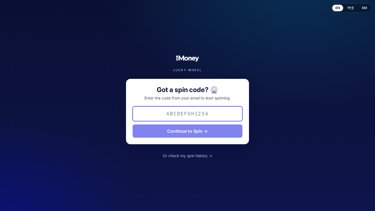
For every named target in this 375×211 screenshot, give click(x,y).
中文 (351, 8)
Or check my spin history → (187, 155)
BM (364, 8)
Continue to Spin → (187, 131)
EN (337, 8)
